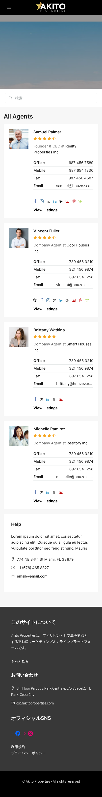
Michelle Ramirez (49, 428)
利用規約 (18, 747)
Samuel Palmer (47, 131)
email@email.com (32, 576)
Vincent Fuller (46, 230)
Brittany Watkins (49, 329)
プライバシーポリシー (28, 753)
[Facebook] (16, 733)
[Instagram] (28, 733)
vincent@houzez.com (74, 284)
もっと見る (19, 661)
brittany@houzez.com (74, 383)
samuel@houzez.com (74, 185)
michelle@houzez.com (74, 476)
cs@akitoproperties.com (35, 703)
